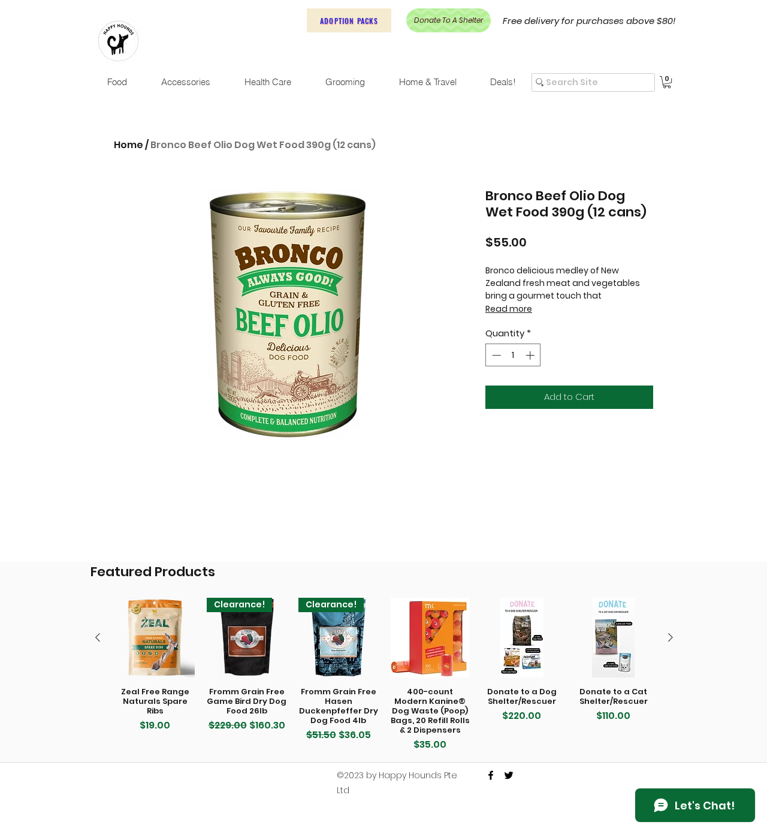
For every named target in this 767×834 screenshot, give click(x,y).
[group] (384, 674)
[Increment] (531, 355)
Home (128, 145)
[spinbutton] (513, 355)
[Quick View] (155, 638)
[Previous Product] (97, 637)
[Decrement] (495, 355)
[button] (667, 82)
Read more (508, 309)
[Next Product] (670, 637)
